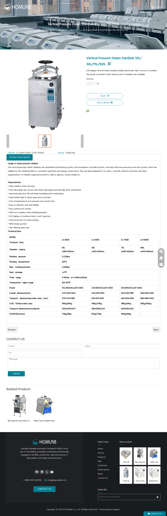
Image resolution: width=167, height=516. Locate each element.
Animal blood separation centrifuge (154, 481)
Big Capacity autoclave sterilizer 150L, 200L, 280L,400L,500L (19, 420)
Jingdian (115, 509)
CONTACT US (43, 14)
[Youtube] (52, 472)
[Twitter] (47, 472)
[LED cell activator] (126, 453)
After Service (103, 469)
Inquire (103, 96)
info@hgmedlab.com (57, 480)
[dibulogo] (44, 442)
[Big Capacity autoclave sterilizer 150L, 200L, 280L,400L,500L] (140, 453)
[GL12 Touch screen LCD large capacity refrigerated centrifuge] (140, 472)
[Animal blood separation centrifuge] (154, 472)
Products (102, 457)
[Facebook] (37, 472)
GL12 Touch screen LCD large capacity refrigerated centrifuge (140, 481)
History (101, 453)
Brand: (61, 153)
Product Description (19, 157)
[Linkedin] (42, 472)
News (100, 474)
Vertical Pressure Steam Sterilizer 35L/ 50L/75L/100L (126, 481)
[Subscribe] (157, 497)
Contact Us (103, 478)
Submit (16, 374)
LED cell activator (126, 462)
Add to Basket (103, 102)
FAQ (100, 461)
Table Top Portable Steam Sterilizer (45, 420)
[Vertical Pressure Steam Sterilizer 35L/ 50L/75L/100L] (126, 472)
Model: (12, 153)
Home (100, 449)
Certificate (102, 465)
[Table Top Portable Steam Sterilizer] (154, 453)
